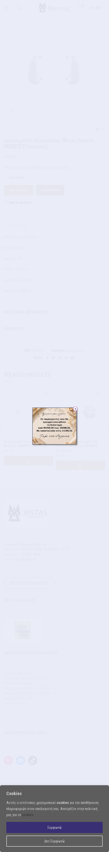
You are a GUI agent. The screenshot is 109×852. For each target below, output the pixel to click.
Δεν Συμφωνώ (54, 841)
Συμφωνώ (54, 827)
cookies (27, 815)
